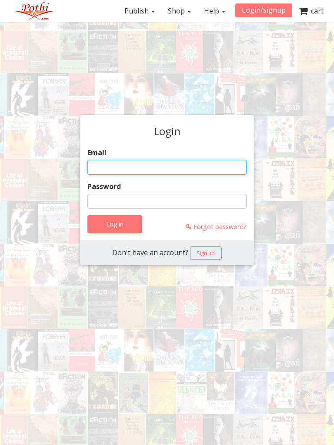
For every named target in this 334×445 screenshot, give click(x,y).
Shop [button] (177, 11)
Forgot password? (219, 226)
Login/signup (264, 10)
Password (104, 186)
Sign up (206, 253)
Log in (115, 224)
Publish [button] (137, 11)
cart (315, 11)
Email (97, 152)
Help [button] (212, 11)
